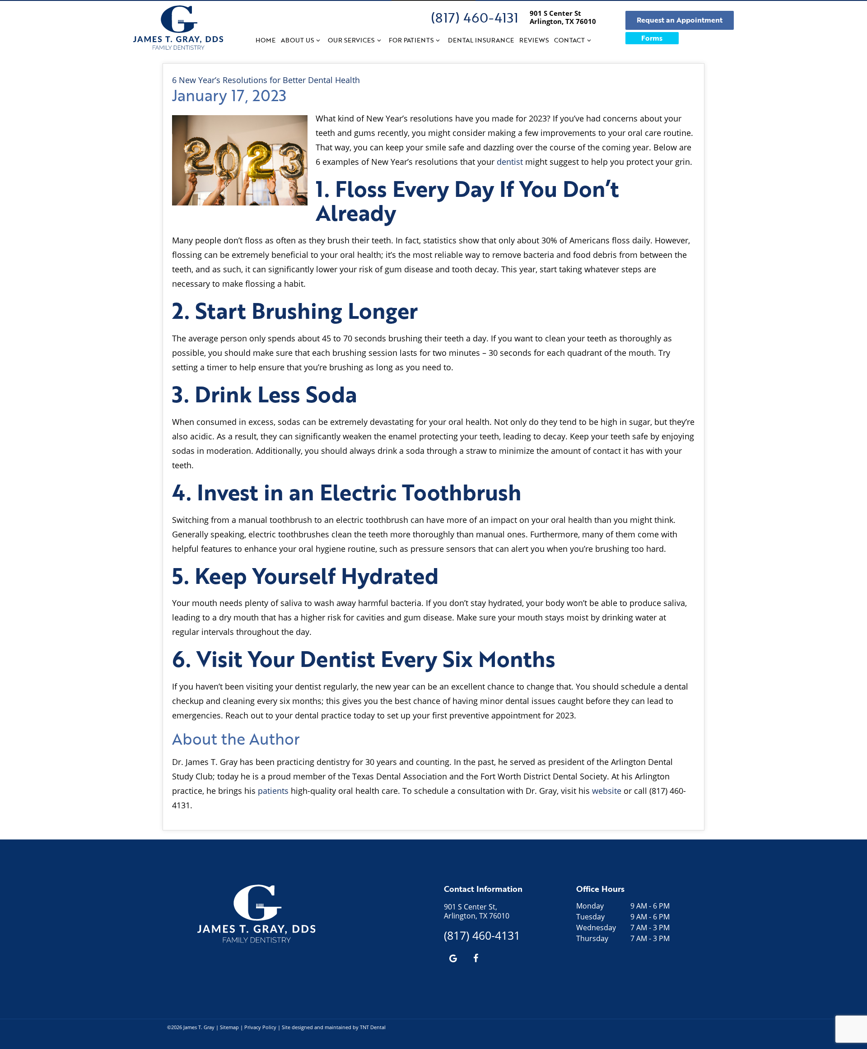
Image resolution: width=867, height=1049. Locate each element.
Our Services (351, 40)
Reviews (534, 40)
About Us (297, 40)
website (606, 790)
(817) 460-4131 (474, 17)
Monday (590, 906)
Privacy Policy (260, 1027)
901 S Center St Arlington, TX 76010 (563, 17)
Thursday (592, 938)
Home (265, 40)
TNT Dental (373, 1027)
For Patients (411, 40)
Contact (569, 40)
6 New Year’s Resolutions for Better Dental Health (266, 80)
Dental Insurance (481, 40)
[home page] (178, 27)
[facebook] (475, 958)
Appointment (679, 19)
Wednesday (596, 927)
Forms (651, 38)
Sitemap (229, 1027)
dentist (510, 161)
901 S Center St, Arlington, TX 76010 (476, 911)
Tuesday (590, 917)
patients (273, 790)
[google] (453, 958)
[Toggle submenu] (318, 40)
